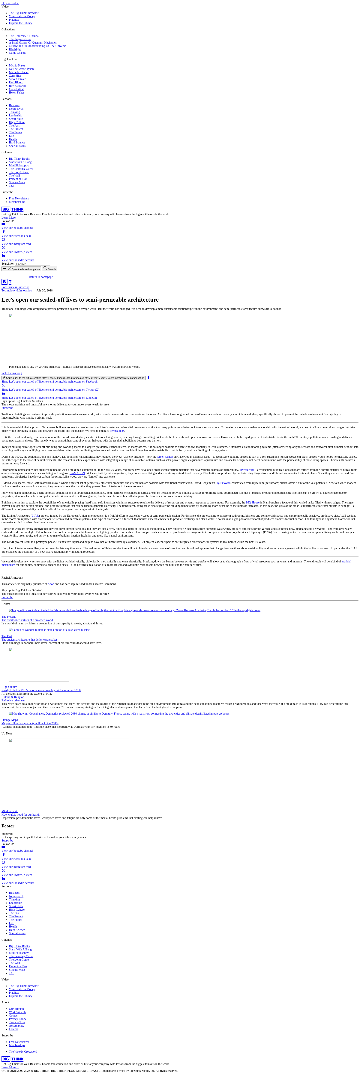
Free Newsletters (19, 198)
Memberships (17, 201)
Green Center (165, 456)
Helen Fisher (16, 92)
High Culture (17, 122)
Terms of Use (17, 1022)
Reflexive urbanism (13, 700)
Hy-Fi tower (223, 483)
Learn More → (10, 217)
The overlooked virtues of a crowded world (27, 620)
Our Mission (16, 1008)
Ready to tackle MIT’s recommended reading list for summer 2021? (41, 690)
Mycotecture (246, 469)
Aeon (51, 584)
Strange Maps (17, 182)
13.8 (11, 185)
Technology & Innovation (17, 290)
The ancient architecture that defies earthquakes (29, 639)
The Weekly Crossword (23, 1051)
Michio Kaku (17, 65)
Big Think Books (19, 158)
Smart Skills (16, 118)
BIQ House (253, 502)
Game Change (17, 52)
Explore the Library (20, 23)
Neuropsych (16, 108)
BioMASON (77, 473)
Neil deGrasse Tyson (21, 68)
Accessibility (16, 1025)
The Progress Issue (20, 39)
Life (11, 135)
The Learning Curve (21, 168)
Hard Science (17, 142)
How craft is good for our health (21, 814)
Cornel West (16, 89)
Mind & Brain (10, 811)
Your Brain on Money (22, 16)
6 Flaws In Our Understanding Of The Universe (37, 46)
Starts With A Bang (20, 162)
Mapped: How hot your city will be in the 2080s (30, 723)
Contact (13, 1015)
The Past (14, 125)
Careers (13, 1029)
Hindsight (15, 49)
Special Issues (17, 145)
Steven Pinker (17, 79)
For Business (10, 287)
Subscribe (23, 287)
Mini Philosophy (19, 165)
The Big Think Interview (24, 12)
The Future (15, 132)
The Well (14, 175)
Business (14, 105)
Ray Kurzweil (17, 85)
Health (13, 139)
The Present (16, 129)
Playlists (14, 19)
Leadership (15, 115)
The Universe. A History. (24, 35)
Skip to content (10, 3)
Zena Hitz (15, 75)
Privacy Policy (17, 1018)
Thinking (14, 112)
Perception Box (18, 178)
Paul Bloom (16, 82)
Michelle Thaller (18, 72)
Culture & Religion (13, 697)
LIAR (35, 515)
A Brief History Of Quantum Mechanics (33, 42)
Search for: (8, 263)
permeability (117, 430)
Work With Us (17, 1012)
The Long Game (19, 172)
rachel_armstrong (12, 373)
